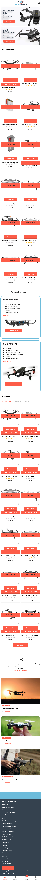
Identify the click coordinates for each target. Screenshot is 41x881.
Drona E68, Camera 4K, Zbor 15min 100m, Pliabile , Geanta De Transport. (10, 203)
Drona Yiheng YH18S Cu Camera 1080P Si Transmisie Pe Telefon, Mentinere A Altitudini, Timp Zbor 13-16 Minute (30, 635)
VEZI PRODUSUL (13, 330)
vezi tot (19, 645)
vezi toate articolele (20, 670)
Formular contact (6, 842)
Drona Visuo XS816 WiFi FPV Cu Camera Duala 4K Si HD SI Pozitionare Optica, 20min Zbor (30, 124)
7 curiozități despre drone (10, 708)
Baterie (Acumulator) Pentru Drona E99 (10, 162)
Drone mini (17, 401)
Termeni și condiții (7, 823)
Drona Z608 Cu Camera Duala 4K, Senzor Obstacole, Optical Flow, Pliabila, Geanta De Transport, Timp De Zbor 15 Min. (10, 240)
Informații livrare (6, 834)
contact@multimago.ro (8, 807)
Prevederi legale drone (8, 831)
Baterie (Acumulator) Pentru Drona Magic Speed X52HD (10, 124)
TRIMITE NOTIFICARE (10, 84)
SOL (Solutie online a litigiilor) (10, 821)
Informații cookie (6, 829)
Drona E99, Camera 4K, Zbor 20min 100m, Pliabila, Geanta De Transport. (30, 83)
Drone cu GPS (27, 401)
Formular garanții (6, 848)
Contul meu (5, 856)
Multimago (8, 711)
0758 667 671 (5, 804)
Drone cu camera (7, 401)
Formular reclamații (7, 850)
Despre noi (5, 861)
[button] (38, 2)
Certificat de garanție (7, 837)
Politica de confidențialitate (9, 826)
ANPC (3, 818)
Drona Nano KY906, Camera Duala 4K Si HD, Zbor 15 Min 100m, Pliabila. (10, 278)
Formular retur (6, 845)
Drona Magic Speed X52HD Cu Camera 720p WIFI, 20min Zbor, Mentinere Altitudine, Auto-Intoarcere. (10, 87)
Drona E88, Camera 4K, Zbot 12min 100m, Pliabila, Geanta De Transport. (30, 240)
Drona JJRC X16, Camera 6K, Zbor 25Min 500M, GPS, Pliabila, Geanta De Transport (30, 165)
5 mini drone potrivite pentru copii (12, 741)
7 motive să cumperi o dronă (11, 780)
